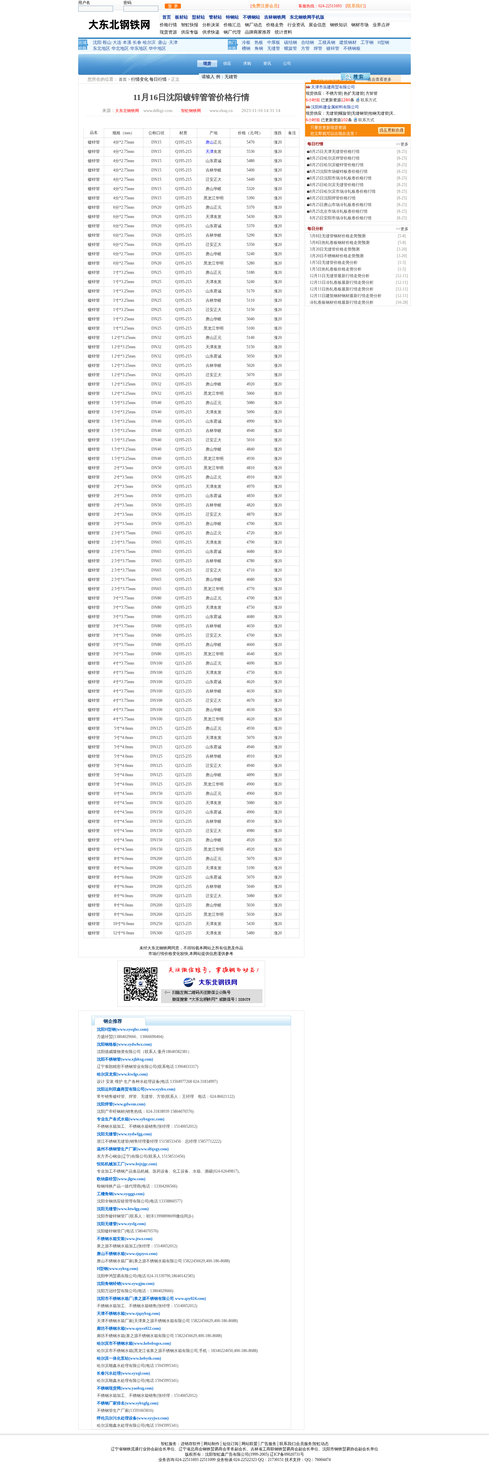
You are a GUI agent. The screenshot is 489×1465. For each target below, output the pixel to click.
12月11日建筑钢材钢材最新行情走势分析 (346, 295)
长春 (137, 42)
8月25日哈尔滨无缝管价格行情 (337, 184)
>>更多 (402, 144)
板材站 (181, 17)
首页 (166, 17)
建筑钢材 (348, 42)
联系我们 (355, 5)
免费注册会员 (265, 5)
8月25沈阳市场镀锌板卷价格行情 (339, 171)
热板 (258, 42)
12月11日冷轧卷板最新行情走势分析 (342, 282)
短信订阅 (231, 1443)
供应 (227, 63)
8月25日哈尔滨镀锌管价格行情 (337, 164)
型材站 (198, 17)
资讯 (267, 63)
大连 (117, 42)
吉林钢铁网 (275, 17)
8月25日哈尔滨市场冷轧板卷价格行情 (343, 191)
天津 (173, 42)
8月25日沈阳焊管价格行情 (333, 198)
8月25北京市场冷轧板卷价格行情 (339, 211)
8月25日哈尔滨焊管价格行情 (335, 158)
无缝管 (273, 48)
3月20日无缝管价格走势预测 (335, 249)
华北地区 (120, 48)
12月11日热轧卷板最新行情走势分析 (342, 289)
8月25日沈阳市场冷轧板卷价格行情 (341, 178)
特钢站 (232, 17)
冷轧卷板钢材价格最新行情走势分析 (342, 302)
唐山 (162, 42)
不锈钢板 (352, 48)
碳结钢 (290, 42)
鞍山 (107, 42)
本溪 (127, 42)
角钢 (258, 48)
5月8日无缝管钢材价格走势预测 (338, 236)
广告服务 (268, 1443)
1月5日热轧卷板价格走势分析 (336, 269)
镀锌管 (332, 48)
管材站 (215, 17)
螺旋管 (290, 48)
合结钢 (307, 42)
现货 (207, 63)
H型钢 (383, 42)
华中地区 (157, 48)
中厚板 (273, 42)
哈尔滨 (149, 42)
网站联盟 (249, 1443)
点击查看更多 (380, 79)
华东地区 (138, 48)
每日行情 (158, 79)
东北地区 (101, 48)
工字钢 (367, 42)
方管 (305, 48)
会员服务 (304, 1443)
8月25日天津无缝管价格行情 (335, 151)
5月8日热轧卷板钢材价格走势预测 (340, 242)
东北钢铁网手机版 (307, 17)
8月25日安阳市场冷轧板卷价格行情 (341, 218)
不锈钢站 (251, 17)
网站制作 (212, 1443)
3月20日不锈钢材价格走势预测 (337, 256)
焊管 (318, 48)
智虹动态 (321, 1443)
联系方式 (369, 100)
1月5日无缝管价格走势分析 (334, 262)
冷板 (246, 42)
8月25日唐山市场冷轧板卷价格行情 (341, 204)
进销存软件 (191, 1443)
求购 (247, 63)
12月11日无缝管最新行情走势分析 (340, 275)
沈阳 (97, 42)
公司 (287, 63)
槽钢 (246, 48)
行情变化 (140, 79)
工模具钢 (326, 42)
